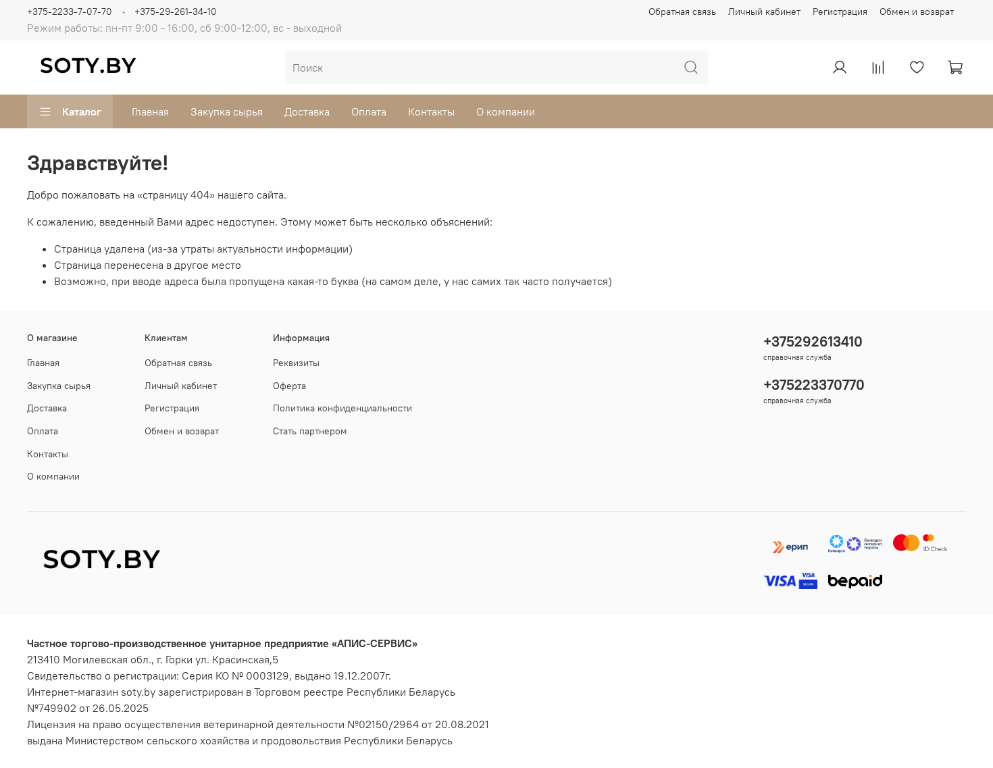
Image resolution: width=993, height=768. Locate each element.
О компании (505, 111)
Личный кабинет (764, 11)
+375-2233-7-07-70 (69, 11)
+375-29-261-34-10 (175, 11)
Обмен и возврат (917, 11)
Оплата (368, 111)
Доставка (307, 111)
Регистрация (840, 11)
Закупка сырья (226, 111)
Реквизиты (296, 363)
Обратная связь (682, 11)
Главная (150, 111)
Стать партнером (310, 431)
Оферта (289, 386)
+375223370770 (814, 385)
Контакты (431, 111)
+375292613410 (813, 341)
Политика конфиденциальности (342, 408)
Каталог (81, 111)
